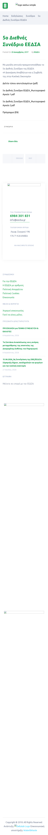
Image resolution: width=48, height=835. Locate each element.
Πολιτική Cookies (11, 293)
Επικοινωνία (8, 297)
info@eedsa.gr (18, 220)
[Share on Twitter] (23, 141)
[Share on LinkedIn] (26, 141)
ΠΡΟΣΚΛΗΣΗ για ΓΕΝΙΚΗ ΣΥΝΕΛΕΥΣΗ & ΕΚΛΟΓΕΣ (20, 330)
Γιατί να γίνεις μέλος (12, 314)
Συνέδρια (8, 126)
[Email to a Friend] (38, 141)
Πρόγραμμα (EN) (11, 112)
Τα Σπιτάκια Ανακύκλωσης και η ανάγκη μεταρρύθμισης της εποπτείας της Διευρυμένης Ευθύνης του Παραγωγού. (20, 345)
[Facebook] (21, 251)
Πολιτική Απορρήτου (13, 289)
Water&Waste (30, 830)
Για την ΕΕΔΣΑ (10, 281)
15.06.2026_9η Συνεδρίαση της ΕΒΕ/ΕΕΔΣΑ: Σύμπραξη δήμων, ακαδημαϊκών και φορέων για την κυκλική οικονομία (23, 362)
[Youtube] (26, 251)
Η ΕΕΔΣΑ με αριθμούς (13, 285)
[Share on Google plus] (32, 141)
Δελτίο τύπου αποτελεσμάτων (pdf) (20, 83)
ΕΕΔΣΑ (36, 52)
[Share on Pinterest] (35, 141)
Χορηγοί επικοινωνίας (13, 310)
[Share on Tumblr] (29, 141)
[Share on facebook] (19, 141)
